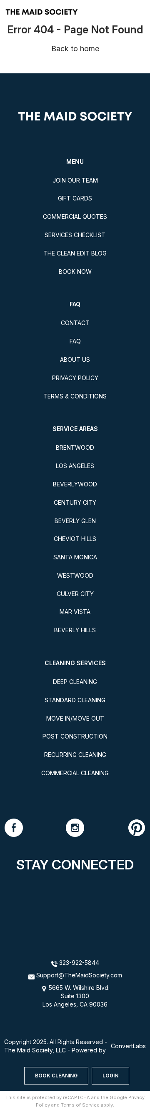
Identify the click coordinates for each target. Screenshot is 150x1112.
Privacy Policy (75, 377)
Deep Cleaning (75, 681)
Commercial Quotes (75, 216)
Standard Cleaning (75, 700)
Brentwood (75, 447)
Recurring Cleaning (75, 754)
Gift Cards (75, 198)
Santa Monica (75, 557)
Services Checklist (75, 234)
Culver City (75, 593)
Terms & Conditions (75, 396)
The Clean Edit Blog (75, 253)
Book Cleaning (56, 1075)
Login (110, 1075)
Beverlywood (75, 484)
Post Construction (75, 736)
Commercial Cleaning (75, 772)
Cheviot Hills (75, 538)
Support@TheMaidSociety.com (79, 975)
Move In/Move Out (75, 718)
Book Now (75, 271)
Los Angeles (75, 465)
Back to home (75, 48)
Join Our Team (75, 180)
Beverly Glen (75, 520)
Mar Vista (75, 611)
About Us (75, 359)
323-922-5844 (78, 962)
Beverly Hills (75, 630)
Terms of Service (80, 1105)
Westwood (75, 575)
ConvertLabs (128, 1045)
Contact (75, 322)
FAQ (75, 341)
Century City (75, 502)
